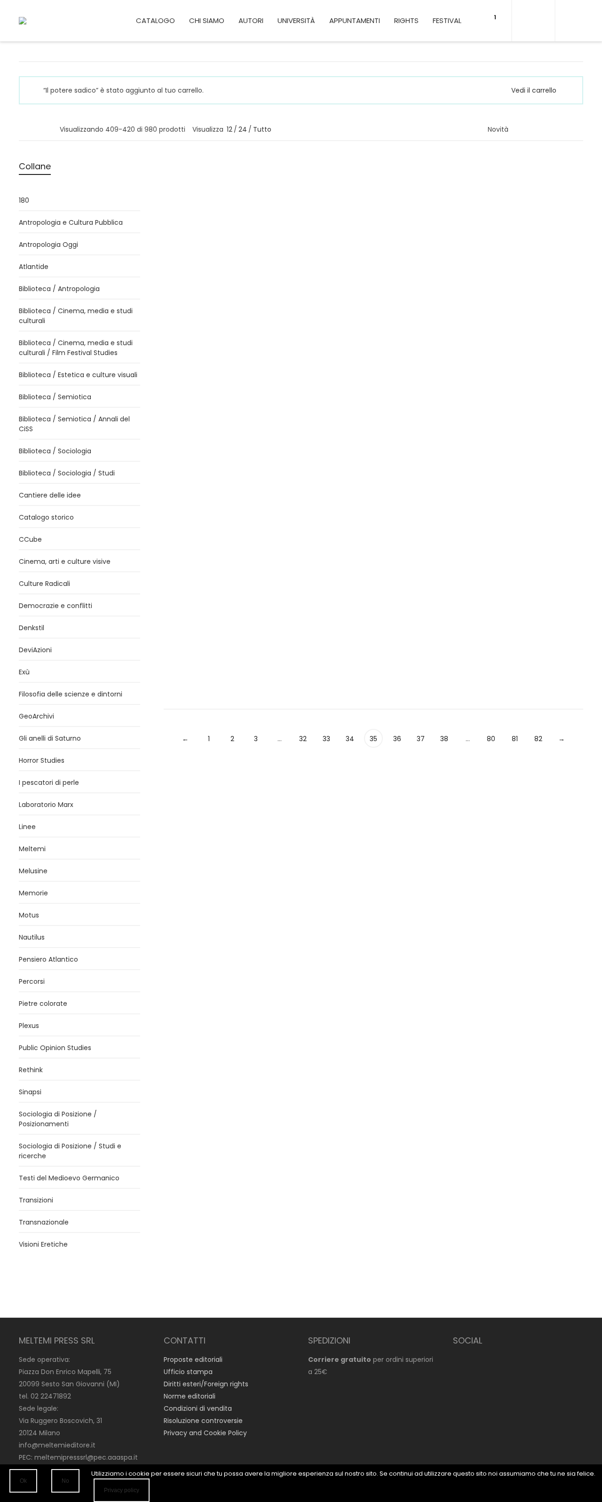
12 (229, 129)
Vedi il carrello (533, 90)
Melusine (33, 871)
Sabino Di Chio (512, 524)
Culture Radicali (44, 583)
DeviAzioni (35, 650)
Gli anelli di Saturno (50, 738)
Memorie (33, 893)
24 (242, 129)
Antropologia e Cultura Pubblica (71, 222)
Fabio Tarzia (291, 206)
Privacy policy (121, 1490)
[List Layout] (36, 128)
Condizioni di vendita (198, 1408)
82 (538, 738)
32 (303, 738)
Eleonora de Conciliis (522, 306)
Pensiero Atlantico (48, 959)
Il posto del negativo (314, 535)
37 (421, 738)
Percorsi (285, 547)
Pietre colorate (43, 1003)
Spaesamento (410, 207)
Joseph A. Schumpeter (201, 206)
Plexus (29, 1025)
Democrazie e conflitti (55, 605)
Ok (23, 1481)
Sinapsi (30, 1092)
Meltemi (32, 849)
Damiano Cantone (411, 306)
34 (350, 738)
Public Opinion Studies (55, 1047)
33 (326, 738)
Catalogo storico (46, 517)
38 (444, 738)
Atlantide (33, 266)
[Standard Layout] (23, 128)
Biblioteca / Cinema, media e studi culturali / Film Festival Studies (76, 347)
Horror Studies (41, 760)
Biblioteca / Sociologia (200, 255)
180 (24, 200)
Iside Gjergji (182, 524)
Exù (24, 672)
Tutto (262, 129)
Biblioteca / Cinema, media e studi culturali (76, 315)
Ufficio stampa (188, 1371)
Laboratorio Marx (46, 804)
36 (397, 738)
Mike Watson (401, 534)
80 (491, 738)
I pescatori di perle (49, 782)
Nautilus (285, 242)
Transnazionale (44, 1222)
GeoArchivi (36, 716)
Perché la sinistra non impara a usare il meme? (425, 558)
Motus (174, 559)
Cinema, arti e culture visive (65, 561)
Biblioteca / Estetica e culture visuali (78, 374)
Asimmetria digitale (529, 535)
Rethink (31, 1070)
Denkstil (31, 627)
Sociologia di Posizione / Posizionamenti (58, 1119)
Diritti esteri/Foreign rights (206, 1384)
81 (515, 738)
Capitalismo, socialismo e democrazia (190, 230)
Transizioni (36, 1200)
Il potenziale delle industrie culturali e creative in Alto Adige (533, 635)
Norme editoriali (189, 1396)
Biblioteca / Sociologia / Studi (67, 473)
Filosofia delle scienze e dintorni (70, 694)
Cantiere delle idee (50, 495)
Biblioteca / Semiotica (55, 397)
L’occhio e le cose (525, 427)
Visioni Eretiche (43, 1244)
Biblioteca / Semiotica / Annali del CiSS (74, 424)
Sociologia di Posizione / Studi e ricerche (70, 1151)
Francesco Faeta (516, 414)
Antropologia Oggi (48, 244)
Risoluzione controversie (203, 1420)
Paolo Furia (398, 195)
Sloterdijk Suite (519, 318)
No (65, 1481)
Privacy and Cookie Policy (205, 1433)
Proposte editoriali (193, 1359)
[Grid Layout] (48, 128)
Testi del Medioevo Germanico (69, 1178)
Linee (388, 218)
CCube (392, 582)
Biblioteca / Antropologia (529, 231)
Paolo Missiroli (294, 524)
